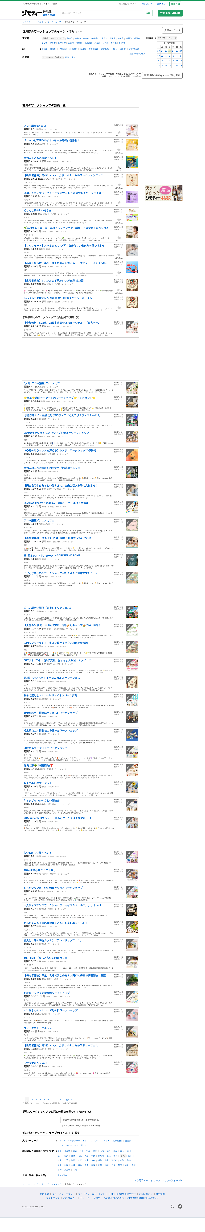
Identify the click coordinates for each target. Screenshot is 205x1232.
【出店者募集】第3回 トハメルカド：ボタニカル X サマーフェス (61, 1045)
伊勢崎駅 (63, 49)
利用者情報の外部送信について (143, 1198)
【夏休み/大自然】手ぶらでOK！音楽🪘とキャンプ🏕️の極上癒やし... (63, 625)
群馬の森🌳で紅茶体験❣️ (38, 765)
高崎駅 (44, 49)
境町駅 (123, 49)
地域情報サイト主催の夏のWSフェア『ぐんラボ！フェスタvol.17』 (63, 415)
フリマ (60, 1145)
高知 (100, 1165)
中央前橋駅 (93, 49)
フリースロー (28, 755)
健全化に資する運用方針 (123, 1194)
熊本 (120, 1165)
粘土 (25, 720)
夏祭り (26, 440)
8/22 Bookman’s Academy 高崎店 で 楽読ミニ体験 (56, 503)
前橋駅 (53, 49)
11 (177, 61)
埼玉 (86, 1156)
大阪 (80, 1160)
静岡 (73, 1160)
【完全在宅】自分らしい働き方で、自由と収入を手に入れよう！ (61, 485)
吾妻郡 (71, 43)
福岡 (107, 1165)
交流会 (128, 1141)
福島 (109, 1151)
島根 (129, 1160)
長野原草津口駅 (59, 629)
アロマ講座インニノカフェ (39, 520)
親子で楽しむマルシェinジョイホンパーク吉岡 (50, 695)
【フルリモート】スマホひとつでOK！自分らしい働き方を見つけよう (64, 245)
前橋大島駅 (51, 436)
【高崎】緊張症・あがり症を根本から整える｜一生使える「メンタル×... (65, 263)
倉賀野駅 (50, 769)
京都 (93, 1160)
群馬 (38, 129)
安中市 (53, 43)
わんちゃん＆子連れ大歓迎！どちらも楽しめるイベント (56, 923)
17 (173, 66)
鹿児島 (67, 1170)
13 (158, 66)
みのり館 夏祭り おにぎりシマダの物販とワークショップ (56, 432)
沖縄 (75, 1170)
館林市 (121, 38)
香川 (86, 1165)
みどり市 (62, 43)
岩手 (82, 1151)
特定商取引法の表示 (114, 1198)
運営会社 (160, 1194)
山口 (73, 1165)
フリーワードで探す (90, 1198)
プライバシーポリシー (63, 1194)
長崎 (133, 1165)
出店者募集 (117, 1141)
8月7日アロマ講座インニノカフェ (43, 383)
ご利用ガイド (70, 1198)
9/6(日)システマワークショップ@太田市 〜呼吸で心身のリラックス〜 (64, 193)
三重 (66, 1160)
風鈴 (25, 545)
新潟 (115, 1151)
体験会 (26, 772)
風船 (25, 895)
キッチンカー (74, 1141)
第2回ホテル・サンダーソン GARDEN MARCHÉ (52, 555)
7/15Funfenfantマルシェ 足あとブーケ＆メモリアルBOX (57, 818)
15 (166, 66)
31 (162, 56)
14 (162, 66)
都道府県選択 (49, 15)
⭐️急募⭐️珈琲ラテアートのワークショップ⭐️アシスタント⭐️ (59, 398)
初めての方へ (147, 4)
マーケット (28, 790)
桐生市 (86, 38)
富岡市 (44, 43)
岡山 (60, 1165)
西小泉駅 (56, 326)
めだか (26, 217)
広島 (66, 1165)
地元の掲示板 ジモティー (128, 4)
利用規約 (44, 1194)
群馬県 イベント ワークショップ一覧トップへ (159, 1180)
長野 (73, 1156)
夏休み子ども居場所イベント (40, 158)
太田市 (104, 38)
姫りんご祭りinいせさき (38, 210)
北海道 (67, 1151)
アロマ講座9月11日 (35, 125)
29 (181, 51)
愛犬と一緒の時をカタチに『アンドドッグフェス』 (53, 940)
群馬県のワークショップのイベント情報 (48, 31)
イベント (40, 22)
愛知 (130, 1156)
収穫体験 (27, 982)
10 (173, 61)
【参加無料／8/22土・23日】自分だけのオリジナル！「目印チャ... (62, 322)
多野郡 (114, 43)
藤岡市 (137, 38)
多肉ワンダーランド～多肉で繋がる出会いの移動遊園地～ (57, 642)
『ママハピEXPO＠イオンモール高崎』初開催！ (52, 140)
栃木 (115, 1156)
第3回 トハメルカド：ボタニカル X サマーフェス (52, 677)
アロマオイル (28, 235)
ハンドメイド (95, 1141)
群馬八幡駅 (56, 401)
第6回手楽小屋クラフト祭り (40, 870)
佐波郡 (105, 43)
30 (158, 56)
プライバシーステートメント (92, 1194)
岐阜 (60, 1160)
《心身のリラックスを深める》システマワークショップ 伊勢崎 (60, 450)
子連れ (26, 562)
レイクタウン (72, 1145)
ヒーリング (28, 860)
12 (181, 61)
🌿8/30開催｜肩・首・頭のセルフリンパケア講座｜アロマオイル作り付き (66, 228)
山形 (102, 1151)
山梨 (66, 1156)
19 (181, 66)
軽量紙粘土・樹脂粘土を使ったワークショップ (51, 712)
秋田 (95, 1151)
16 (169, 66)
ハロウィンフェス (30, 182)
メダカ (107, 1141)
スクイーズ (28, 667)
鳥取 (122, 1160)
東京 (80, 1156)
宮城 (88, 1151)
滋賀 (100, 1160)
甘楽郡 (79, 43)
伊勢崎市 (95, 38)
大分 (127, 1165)
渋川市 (129, 38)
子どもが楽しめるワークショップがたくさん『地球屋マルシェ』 (61, 573)
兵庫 (86, 1160)
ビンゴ (26, 685)
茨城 (109, 1156)
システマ (27, 200)
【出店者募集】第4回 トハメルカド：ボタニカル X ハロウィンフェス (63, 175)
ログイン (161, 4)
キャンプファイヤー (31, 632)
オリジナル (28, 330)
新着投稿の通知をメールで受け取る (162, 75)
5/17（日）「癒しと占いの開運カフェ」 (47, 957)
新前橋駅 (105, 49)
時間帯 (26, 252)
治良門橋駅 (134, 49)
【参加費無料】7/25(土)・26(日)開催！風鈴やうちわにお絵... (58, 538)
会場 (25, 305)
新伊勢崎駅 (52, 804)
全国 (60, 1151)
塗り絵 (26, 1000)
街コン (83, 1145)
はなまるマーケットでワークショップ (45, 748)
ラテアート (28, 405)
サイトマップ (53, 1198)
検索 (148, 13)
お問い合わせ (146, 1194)
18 (177, 66)
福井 (60, 1156)
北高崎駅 (73, 49)
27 (173, 51)
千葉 (93, 1156)
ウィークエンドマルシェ (38, 1028)
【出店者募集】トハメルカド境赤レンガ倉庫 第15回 (54, 280)
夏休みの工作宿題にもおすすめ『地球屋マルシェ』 (53, 468)
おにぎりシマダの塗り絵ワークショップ (47, 993)
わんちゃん (28, 615)
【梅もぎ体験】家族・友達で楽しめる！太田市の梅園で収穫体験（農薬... (66, 975)
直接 (67, 57)
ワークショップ (54, 22)
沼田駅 (115, 49)
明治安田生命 (28, 165)
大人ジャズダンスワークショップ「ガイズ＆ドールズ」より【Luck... (63, 905)
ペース (26, 492)
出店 (84, 1141)
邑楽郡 (97, 43)
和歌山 (114, 1160)
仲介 (73, 57)
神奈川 (101, 1156)
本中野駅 (51, 646)
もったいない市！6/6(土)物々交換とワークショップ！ (54, 887)
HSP (25, 270)
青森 (75, 1151)
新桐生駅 (59, 179)
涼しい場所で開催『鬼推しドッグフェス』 (48, 607)
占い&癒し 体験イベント (38, 852)
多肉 (25, 650)
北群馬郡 (88, 43)
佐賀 (113, 1165)
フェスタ (27, 422)
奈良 (107, 1160)
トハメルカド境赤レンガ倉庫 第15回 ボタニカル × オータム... (59, 298)
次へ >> (69, 1099)
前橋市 (70, 38)
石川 (129, 1151)
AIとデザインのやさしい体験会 (42, 800)
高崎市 (78, 38)
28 (177, 51)
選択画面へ (62, 1175)
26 (169, 51)
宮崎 (60, 1170)
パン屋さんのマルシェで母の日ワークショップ (51, 1010)
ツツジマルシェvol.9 (35, 1063)
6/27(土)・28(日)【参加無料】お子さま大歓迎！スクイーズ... (58, 660)
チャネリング (28, 965)
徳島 (80, 1165)
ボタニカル (28, 287)
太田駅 (83, 49)
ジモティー (27, 22)
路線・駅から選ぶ (137, 54)
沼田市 (112, 38)
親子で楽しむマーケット (38, 783)
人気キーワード (172, 30)
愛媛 (93, 1165)
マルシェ (27, 475)
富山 (122, 1151)
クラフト (27, 877)
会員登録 (175, 4)
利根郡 (122, 43)
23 (158, 51)
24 (162, 51)
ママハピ (27, 147)
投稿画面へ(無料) (170, 13)
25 (166, 51)
